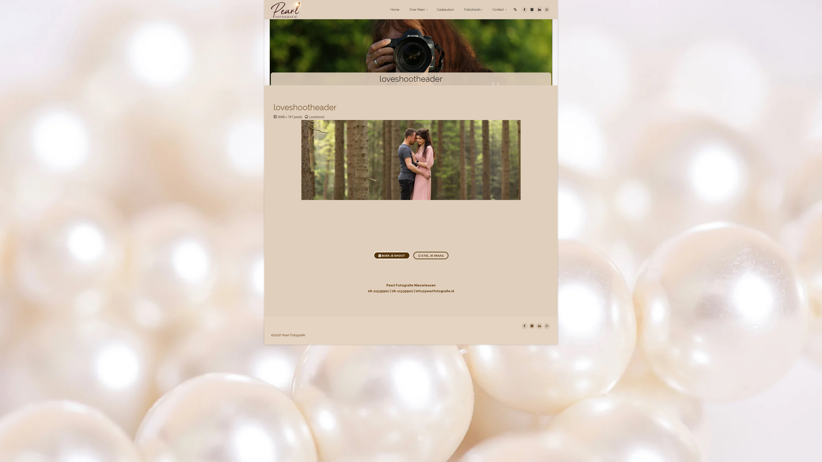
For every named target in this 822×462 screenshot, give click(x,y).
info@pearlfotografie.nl (434, 291)
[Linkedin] (539, 10)
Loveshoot (316, 117)
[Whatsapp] (547, 10)
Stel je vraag (432, 255)
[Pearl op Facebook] (524, 10)
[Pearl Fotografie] (286, 10)
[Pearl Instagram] (532, 10)
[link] (515, 10)
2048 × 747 (286, 117)
